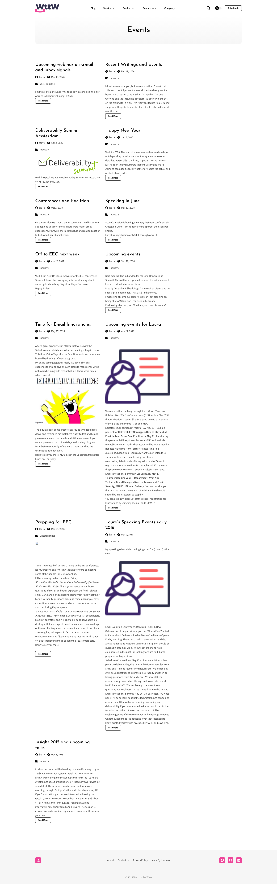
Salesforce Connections (118, 660)
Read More (43, 100)
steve (42, 143)
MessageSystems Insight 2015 (64, 773)
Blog (93, 8)
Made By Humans (160, 860)
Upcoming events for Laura (133, 324)
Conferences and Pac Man (62, 201)
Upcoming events (122, 254)
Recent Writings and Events (133, 64)
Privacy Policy (140, 860)
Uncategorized (47, 536)
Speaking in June (122, 201)
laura (42, 77)
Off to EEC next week (57, 254)
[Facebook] (222, 860)
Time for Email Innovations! (63, 324)
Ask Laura (90, 603)
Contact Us (123, 860)
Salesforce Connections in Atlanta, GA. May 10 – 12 (132, 428)
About (110, 860)
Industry (114, 78)
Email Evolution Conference (120, 627)
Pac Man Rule (71, 231)
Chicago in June (113, 226)
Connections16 (130, 465)
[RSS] (38, 860)
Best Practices (47, 84)
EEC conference (89, 565)
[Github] (230, 860)
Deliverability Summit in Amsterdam (80, 177)
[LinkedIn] (239, 860)
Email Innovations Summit (119, 694)
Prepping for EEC (53, 522)
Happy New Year (122, 130)
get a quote (233, 8)
